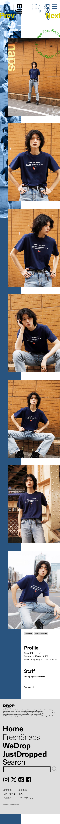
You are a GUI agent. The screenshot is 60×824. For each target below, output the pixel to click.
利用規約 (7, 797)
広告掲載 (22, 789)
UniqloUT (34, 659)
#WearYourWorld (41, 633)
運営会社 (7, 789)
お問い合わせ (9, 793)
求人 (20, 793)
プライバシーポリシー (27, 797)
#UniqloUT (29, 633)
